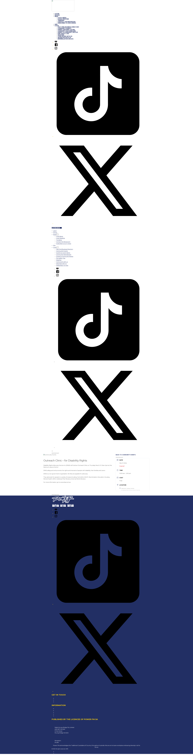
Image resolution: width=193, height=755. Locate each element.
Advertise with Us (64, 37)
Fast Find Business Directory (68, 27)
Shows (57, 15)
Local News (62, 17)
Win (56, 24)
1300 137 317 (63, 742)
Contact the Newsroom (66, 21)
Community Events (64, 28)
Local (57, 25)
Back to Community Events (126, 455)
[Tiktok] (98, 136)
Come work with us (65, 36)
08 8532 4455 (65, 740)
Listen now (56, 228)
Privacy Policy (59, 708)
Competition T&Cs (60, 710)
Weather (61, 35)
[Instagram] (56, 49)
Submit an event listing (66, 29)
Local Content (59, 716)
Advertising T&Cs (60, 712)
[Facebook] (56, 45)
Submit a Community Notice (68, 32)
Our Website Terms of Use (62, 714)
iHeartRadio (58, 753)
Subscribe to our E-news (67, 23)
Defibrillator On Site (65, 39)
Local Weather (63, 19)
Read (56, 16)
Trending (61, 20)
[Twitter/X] (98, 223)
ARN (56, 751)
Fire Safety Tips (63, 33)
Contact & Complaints (61, 698)
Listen (57, 13)
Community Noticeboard (67, 31)
